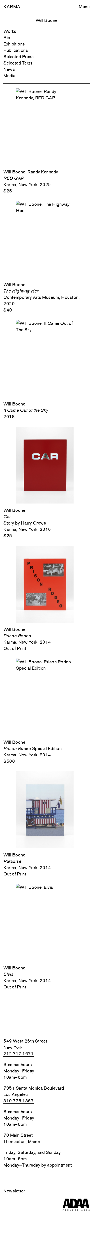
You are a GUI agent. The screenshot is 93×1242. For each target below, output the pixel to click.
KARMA (12, 6)
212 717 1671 (18, 1053)
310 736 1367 (18, 1100)
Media (9, 75)
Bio (6, 37)
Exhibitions (14, 44)
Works (9, 31)
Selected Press (18, 56)
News (9, 69)
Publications (15, 50)
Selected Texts (18, 63)
